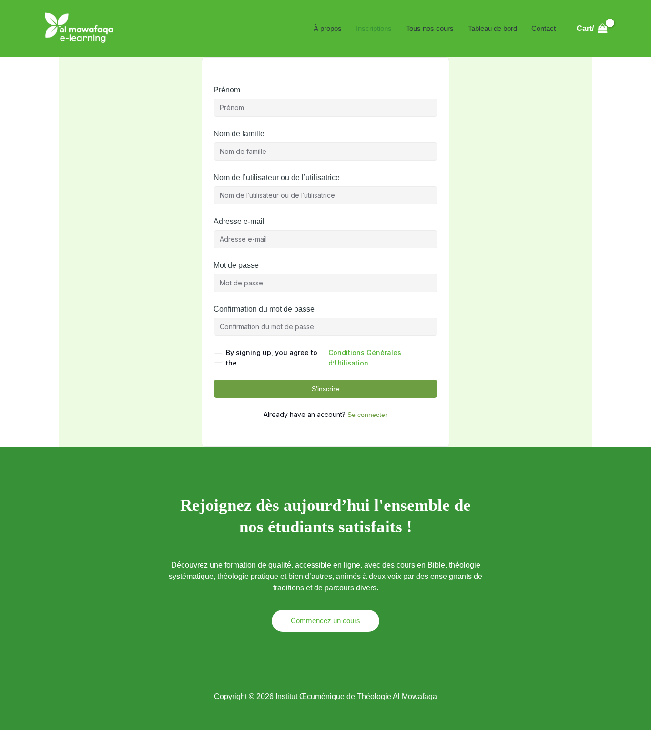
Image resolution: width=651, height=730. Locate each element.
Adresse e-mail (239, 221)
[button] (325, 621)
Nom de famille (239, 134)
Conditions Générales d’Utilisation (364, 357)
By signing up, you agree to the (313, 357)
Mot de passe (236, 265)
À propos (328, 28)
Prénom (227, 90)
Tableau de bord (492, 28)
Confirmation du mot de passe (264, 309)
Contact (543, 28)
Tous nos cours (430, 28)
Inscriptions (374, 28)
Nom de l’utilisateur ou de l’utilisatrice (277, 177)
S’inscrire (325, 389)
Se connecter (367, 414)
